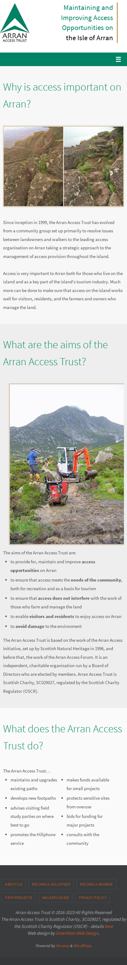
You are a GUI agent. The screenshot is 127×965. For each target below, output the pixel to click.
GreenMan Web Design (77, 933)
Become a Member (96, 884)
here (108, 926)
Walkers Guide (55, 897)
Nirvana (62, 945)
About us (13, 884)
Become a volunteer (51, 884)
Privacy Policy (92, 897)
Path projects (18, 897)
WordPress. (82, 945)
